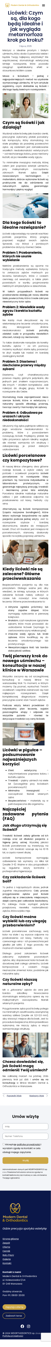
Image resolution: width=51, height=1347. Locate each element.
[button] (43, 5)
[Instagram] (28, 1326)
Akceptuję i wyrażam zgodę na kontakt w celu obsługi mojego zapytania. (22, 1148)
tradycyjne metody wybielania (20, 269)
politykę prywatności (28, 1144)
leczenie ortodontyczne (34, 323)
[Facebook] (22, 1326)
